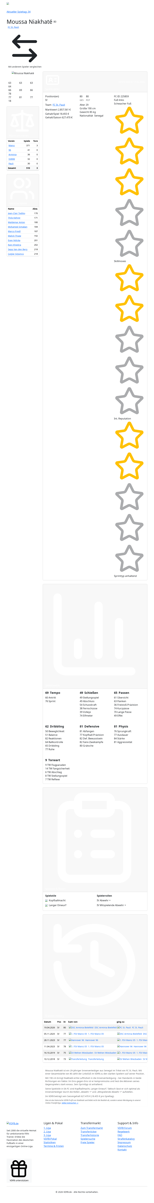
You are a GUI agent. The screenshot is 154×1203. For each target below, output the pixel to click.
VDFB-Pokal (50, 1138)
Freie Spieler (88, 1142)
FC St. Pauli (13, 27)
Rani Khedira (14, 244)
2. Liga (47, 1131)
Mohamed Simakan (17, 226)
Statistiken (50, 1142)
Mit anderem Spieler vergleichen (25, 66)
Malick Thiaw (14, 235)
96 (10, 150)
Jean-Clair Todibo (16, 213)
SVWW (12, 159)
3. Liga (47, 1135)
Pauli (11, 163)
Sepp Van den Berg (17, 249)
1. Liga (47, 1128)
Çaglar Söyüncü (16, 253)
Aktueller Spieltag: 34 (19, 11)
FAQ (120, 1135)
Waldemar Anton (16, 222)
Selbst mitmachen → (70, 1103)
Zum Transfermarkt (92, 1128)
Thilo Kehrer (14, 217)
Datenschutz (125, 1146)
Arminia (13, 154)
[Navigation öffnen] (145, 4)
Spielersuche (88, 1138)
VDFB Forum (125, 1128)
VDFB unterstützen (19, 1180)
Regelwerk (124, 1131)
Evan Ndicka (14, 240)
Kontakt (122, 1149)
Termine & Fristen (54, 1146)
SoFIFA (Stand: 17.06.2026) (132, 81)
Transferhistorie (90, 1135)
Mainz (12, 145)
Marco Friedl (14, 231)
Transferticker (89, 1131)
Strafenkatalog (126, 1138)
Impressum (124, 1142)
